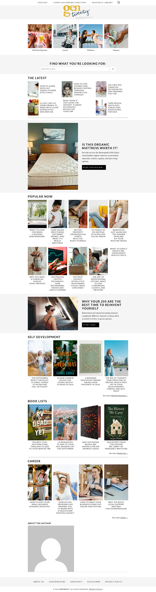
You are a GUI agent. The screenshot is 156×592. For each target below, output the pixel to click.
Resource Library (102, 3)
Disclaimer (93, 582)
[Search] (113, 69)
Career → (124, 518)
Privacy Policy (114, 582)
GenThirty (76, 582)
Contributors (57, 582)
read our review (92, 167)
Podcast (43, 3)
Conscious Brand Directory (69, 3)
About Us (38, 582)
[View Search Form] (118, 2)
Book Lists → (122, 453)
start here (89, 325)
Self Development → (119, 396)
